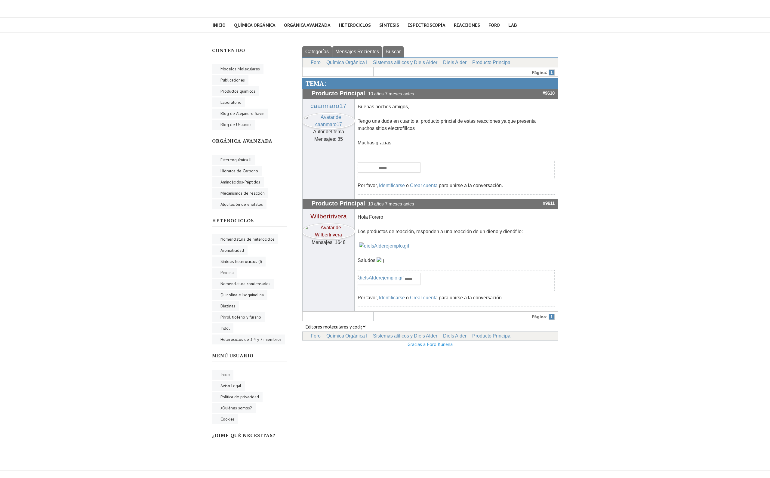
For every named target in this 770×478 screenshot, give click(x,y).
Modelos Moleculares (240, 69)
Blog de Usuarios (235, 124)
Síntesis (389, 25)
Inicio (219, 25)
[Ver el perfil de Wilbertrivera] (328, 229)
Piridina (227, 272)
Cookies (227, 419)
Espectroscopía (426, 25)
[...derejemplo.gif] (384, 245)
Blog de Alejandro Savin (242, 113)
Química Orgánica (255, 25)
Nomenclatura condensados (245, 283)
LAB (512, 25)
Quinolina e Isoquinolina (242, 295)
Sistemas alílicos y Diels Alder (405, 62)
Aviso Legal (230, 385)
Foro (494, 25)
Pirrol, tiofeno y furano (240, 317)
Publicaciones (232, 80)
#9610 (549, 93)
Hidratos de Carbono (239, 171)
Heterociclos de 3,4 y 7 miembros (251, 339)
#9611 (549, 203)
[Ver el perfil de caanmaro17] (328, 119)
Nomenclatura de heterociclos (247, 239)
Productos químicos (237, 91)
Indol (225, 328)
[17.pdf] (383, 168)
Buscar (393, 51)
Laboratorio (231, 102)
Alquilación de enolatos (241, 204)
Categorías (317, 51)
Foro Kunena (440, 344)
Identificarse (392, 185)
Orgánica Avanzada (307, 25)
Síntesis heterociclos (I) (241, 261)
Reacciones (467, 25)
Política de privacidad (239, 396)
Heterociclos (355, 25)
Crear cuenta (424, 185)
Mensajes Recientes (357, 51)
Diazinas (227, 306)
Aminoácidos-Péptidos (240, 182)
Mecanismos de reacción (242, 193)
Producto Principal (492, 62)
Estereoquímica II (235, 159)
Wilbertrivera (328, 216)
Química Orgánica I (346, 62)
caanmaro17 (328, 105)
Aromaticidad (232, 250)
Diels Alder (455, 62)
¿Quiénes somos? (236, 408)
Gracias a (417, 344)
